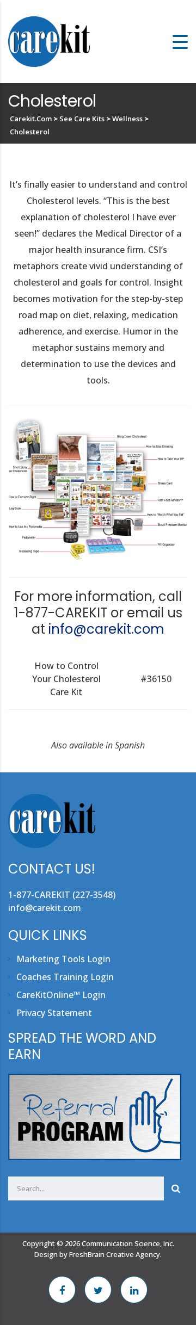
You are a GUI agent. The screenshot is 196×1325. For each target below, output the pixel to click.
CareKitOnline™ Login (61, 995)
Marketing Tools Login (63, 959)
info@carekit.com (106, 629)
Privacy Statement (54, 1013)
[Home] (49, 41)
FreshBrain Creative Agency (114, 1254)
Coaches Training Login (65, 977)
